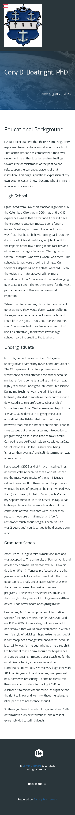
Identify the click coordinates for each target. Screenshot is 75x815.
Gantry (45, 799)
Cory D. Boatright (32, 765)
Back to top (35, 784)
